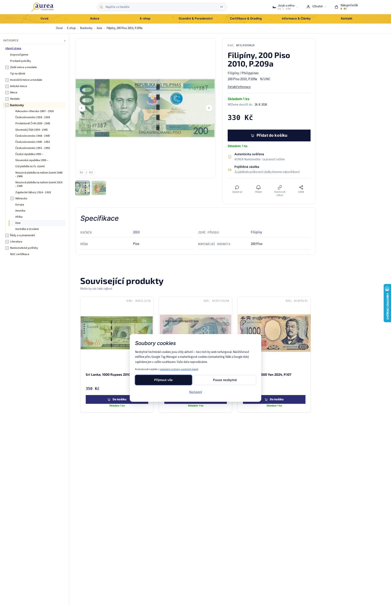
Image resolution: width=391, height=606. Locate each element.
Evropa (19, 204)
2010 (136, 232)
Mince (13, 92)
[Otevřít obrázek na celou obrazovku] (145, 108)
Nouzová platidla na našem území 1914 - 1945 (38, 184)
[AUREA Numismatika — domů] (42, 7)
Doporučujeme (19, 54)
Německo (21, 198)
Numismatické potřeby (24, 248)
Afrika (18, 217)
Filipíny (256, 232)
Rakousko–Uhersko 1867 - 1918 (34, 111)
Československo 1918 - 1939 (32, 117)
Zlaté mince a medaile (23, 67)
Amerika (20, 210)
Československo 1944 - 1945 (32, 136)
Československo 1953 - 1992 (32, 148)
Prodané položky (20, 61)
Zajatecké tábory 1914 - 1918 (33, 192)
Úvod (59, 28)
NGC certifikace (19, 254)
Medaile (15, 98)
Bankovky (86, 28)
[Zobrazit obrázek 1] (82, 188)
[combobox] (161, 7)
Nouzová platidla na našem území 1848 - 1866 (38, 174)
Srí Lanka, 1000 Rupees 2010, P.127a (113, 374)
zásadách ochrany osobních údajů (179, 369)
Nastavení (195, 392)
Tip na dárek (17, 73)
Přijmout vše (163, 380)
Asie (99, 28)
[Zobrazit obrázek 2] (98, 188)
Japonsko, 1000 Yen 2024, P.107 (267, 374)
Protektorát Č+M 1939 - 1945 (32, 123)
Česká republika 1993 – (29, 154)
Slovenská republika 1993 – (31, 160)
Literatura (16, 241)
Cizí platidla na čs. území (30, 166)
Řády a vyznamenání (22, 235)
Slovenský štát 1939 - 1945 (31, 129)
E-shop (71, 28)
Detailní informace (239, 87)
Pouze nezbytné (225, 380)
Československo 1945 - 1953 (32, 142)
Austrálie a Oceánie (27, 229)
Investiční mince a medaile (26, 80)
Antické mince (18, 86)
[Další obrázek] (209, 108)
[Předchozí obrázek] (81, 108)
